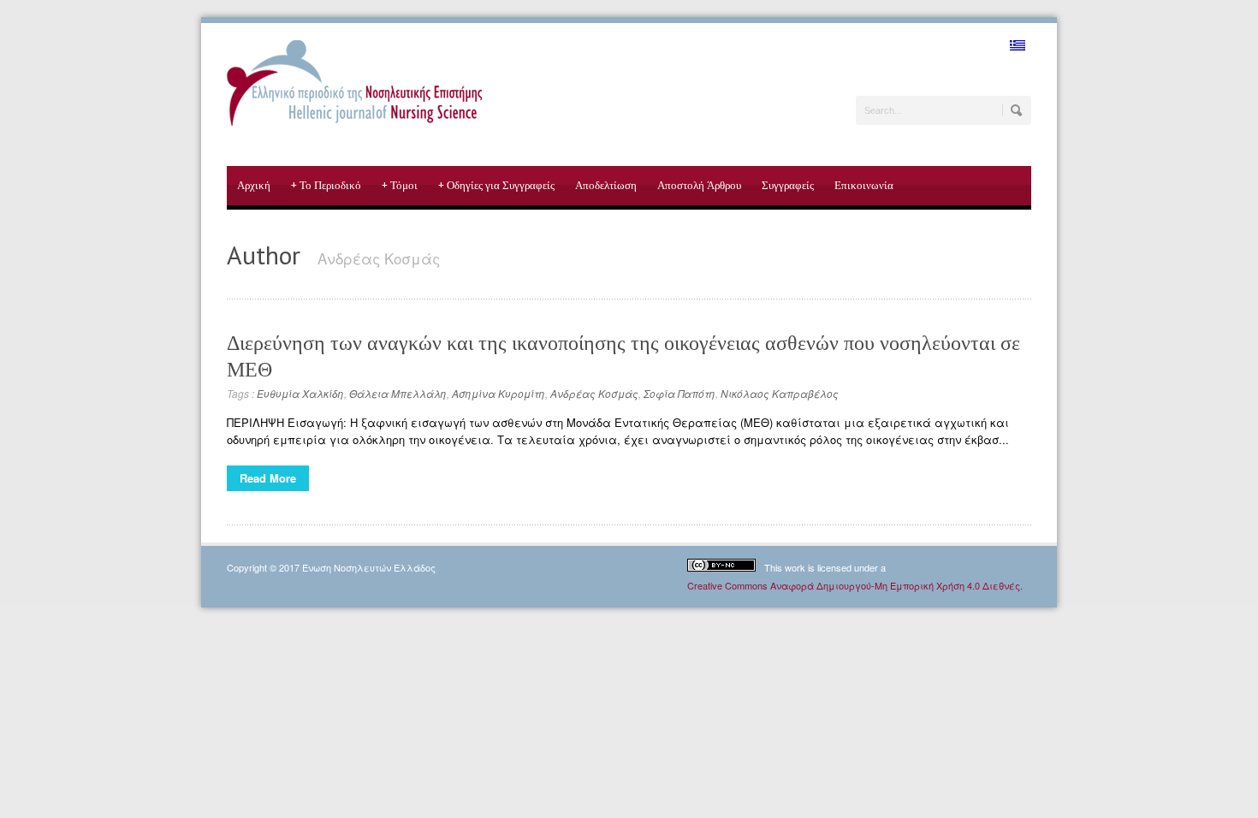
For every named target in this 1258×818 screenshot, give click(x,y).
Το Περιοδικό (326, 185)
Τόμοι (400, 185)
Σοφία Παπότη (679, 393)
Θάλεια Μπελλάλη (398, 393)
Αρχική (253, 185)
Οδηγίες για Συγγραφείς (496, 185)
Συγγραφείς (788, 185)
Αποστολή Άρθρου (699, 185)
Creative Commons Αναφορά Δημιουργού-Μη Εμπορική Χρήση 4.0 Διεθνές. (855, 585)
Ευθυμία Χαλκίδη (300, 393)
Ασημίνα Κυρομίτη (498, 393)
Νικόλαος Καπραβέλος (780, 393)
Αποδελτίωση (606, 185)
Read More (268, 478)
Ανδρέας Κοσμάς (594, 393)
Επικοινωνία (863, 185)
